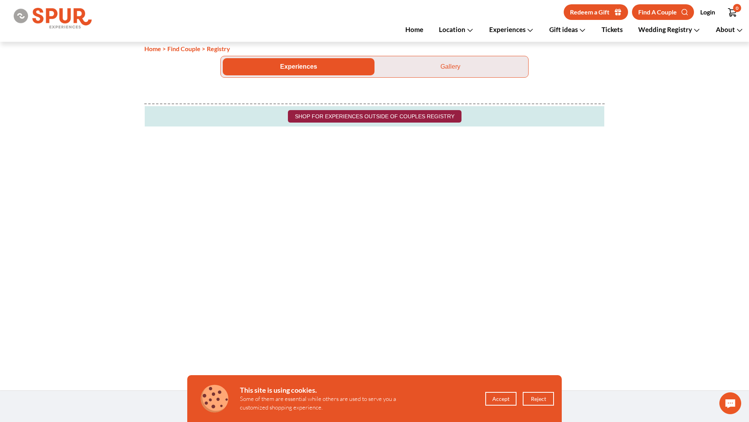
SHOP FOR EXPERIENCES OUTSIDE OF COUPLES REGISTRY (374, 116)
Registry (218, 48)
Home (414, 29)
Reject (538, 398)
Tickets (612, 29)
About (726, 29)
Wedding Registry (665, 29)
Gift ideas (564, 29)
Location (453, 29)
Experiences (508, 29)
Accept (500, 398)
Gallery (450, 66)
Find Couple (184, 48)
